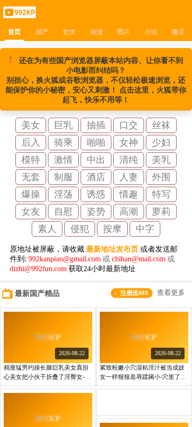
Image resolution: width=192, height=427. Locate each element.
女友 (30, 211)
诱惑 (96, 194)
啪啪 (96, 142)
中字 (145, 229)
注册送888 (134, 292)
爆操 (30, 194)
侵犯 (79, 229)
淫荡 (63, 194)
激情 (63, 159)
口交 (128, 125)
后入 (30, 142)
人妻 (128, 177)
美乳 (161, 159)
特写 (161, 194)
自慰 (63, 211)
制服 (63, 177)
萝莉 (161, 211)
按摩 (112, 229)
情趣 (128, 194)
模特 (30, 159)
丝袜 (161, 125)
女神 (128, 142)
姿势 (96, 211)
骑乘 (63, 142)
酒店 (96, 177)
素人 (47, 229)
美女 (30, 125)
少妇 (161, 142)
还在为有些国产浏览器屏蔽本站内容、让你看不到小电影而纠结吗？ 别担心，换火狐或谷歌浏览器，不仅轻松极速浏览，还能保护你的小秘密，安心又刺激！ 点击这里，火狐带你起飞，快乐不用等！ (96, 79)
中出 (96, 159)
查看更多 (171, 292)
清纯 (128, 159)
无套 (30, 177)
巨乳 (63, 125)
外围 (161, 177)
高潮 (128, 211)
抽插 (96, 125)
